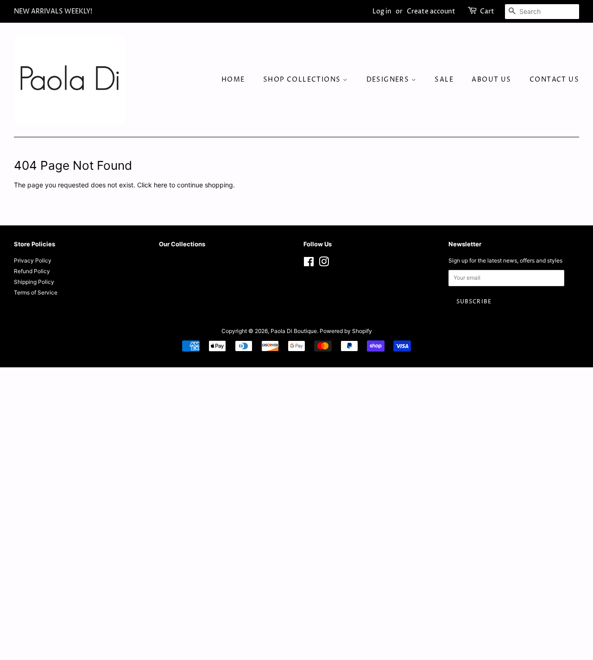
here (160, 185)
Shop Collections (303, 79)
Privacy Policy (32, 260)
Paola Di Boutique (294, 330)
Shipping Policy (34, 281)
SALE (444, 79)
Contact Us (554, 79)
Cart (487, 11)
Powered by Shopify (346, 330)
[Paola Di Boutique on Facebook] (308, 263)
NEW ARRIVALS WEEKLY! (53, 11)
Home (233, 79)
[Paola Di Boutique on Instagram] (324, 263)
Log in (381, 11)
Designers (388, 79)
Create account (431, 11)
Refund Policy (32, 271)
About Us (491, 79)
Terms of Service (35, 292)
